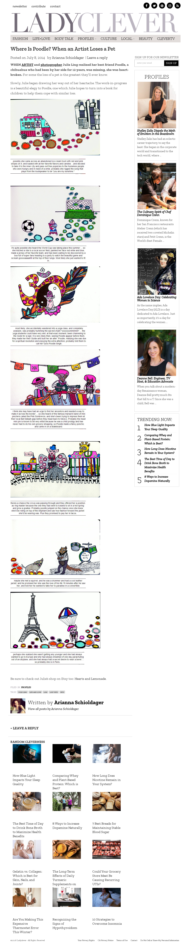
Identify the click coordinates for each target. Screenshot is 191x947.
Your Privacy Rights (86, 940)
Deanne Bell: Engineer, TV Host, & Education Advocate (155, 379)
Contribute (38, 6)
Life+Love (41, 38)
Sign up (171, 63)
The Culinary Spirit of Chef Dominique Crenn (154, 213)
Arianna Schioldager (68, 57)
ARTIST (27, 65)
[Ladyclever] (94, 22)
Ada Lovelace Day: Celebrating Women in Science (156, 298)
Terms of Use (122, 940)
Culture (109, 38)
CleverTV (166, 38)
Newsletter (20, 6)
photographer (51, 65)
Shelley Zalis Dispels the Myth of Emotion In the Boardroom (156, 132)
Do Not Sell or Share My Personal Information (159, 940)
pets (62, 692)
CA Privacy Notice (105, 940)
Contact (55, 6)
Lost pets (54, 692)
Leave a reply (97, 57)
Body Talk (64, 38)
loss (45, 692)
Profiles (86, 38)
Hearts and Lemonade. (91, 679)
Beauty (146, 38)
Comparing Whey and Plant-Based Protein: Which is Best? (158, 439)
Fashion (20, 38)
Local (127, 38)
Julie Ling (22, 692)
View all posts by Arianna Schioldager (53, 709)
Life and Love (35, 692)
